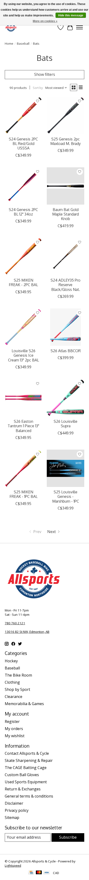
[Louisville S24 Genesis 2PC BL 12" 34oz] (23, 186)
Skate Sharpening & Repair (29, 760)
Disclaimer (14, 803)
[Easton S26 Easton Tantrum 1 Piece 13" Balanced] (23, 397)
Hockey (11, 661)
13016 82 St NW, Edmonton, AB (27, 632)
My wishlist (14, 735)
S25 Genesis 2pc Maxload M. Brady (65, 141)
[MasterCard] (39, 872)
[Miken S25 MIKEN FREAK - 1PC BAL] (23, 468)
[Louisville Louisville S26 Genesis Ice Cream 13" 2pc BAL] (23, 327)
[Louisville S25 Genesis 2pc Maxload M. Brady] (65, 115)
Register (12, 721)
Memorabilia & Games (24, 703)
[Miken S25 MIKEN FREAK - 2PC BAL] (23, 256)
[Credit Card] (31, 872)
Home (9, 43)
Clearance (13, 696)
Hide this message (70, 15)
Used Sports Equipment (26, 781)
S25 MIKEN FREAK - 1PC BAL (23, 494)
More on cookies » (45, 21)
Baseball (23, 43)
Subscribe (68, 837)
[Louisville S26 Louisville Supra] (65, 397)
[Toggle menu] (79, 27)
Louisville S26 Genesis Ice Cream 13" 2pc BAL (23, 355)
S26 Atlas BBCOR (66, 350)
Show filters (44, 74)
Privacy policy (16, 810)
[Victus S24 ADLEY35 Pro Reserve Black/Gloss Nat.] (65, 256)
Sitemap (12, 817)
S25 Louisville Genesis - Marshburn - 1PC (65, 496)
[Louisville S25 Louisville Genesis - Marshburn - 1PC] (65, 468)
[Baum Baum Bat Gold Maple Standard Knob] (65, 186)
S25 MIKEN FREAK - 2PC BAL (23, 282)
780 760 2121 (15, 623)
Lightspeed (13, 865)
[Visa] (46, 872)
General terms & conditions (29, 796)
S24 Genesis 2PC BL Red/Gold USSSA (23, 143)
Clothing (12, 682)
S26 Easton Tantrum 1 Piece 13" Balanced (23, 426)
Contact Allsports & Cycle (27, 753)
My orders (14, 728)
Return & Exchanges (23, 789)
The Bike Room (18, 675)
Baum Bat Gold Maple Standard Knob (65, 214)
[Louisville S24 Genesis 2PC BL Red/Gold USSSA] (23, 115)
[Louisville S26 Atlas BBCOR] (65, 327)
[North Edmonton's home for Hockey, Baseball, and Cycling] (11, 27)
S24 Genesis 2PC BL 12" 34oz (23, 211)
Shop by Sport (17, 689)
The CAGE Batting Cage (26, 767)
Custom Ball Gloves (22, 774)
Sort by (38, 88)
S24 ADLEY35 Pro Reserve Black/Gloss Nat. (65, 285)
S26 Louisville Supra (65, 423)
